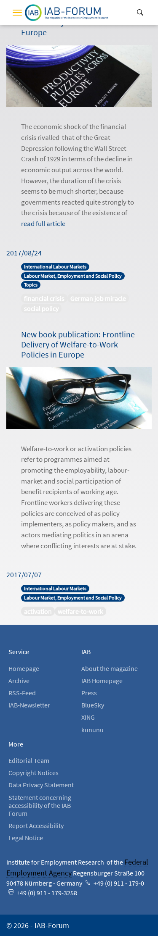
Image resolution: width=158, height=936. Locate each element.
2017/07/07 (24, 574)
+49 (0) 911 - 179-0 (118, 883)
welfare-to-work (80, 611)
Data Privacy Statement (41, 785)
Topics (30, 284)
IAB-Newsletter (29, 705)
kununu (92, 730)
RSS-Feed (22, 693)
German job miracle (98, 298)
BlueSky (92, 705)
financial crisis (44, 298)
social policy (41, 308)
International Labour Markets (55, 266)
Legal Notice (25, 837)
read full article (43, 223)
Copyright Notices (33, 772)
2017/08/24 (24, 253)
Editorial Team (28, 760)
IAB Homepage (102, 680)
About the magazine (109, 668)
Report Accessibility (36, 825)
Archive (18, 680)
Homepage (23, 668)
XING (88, 717)
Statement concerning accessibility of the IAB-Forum (40, 805)
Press (89, 693)
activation (38, 611)
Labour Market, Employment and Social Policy (73, 276)
